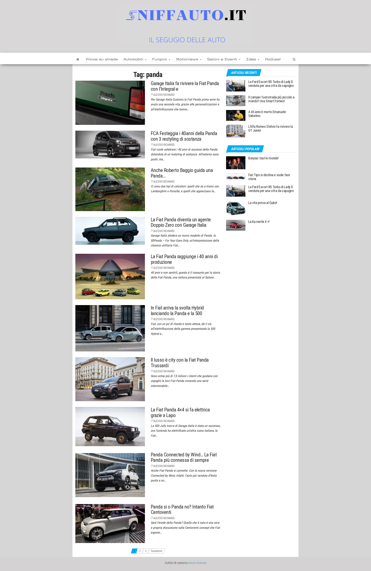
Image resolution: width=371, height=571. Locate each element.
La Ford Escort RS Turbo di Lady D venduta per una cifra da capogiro (271, 84)
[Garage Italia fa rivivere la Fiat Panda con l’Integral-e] (110, 102)
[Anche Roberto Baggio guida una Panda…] (110, 189)
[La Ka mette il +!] (235, 225)
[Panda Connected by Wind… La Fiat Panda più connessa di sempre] (110, 474)
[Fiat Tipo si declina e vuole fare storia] (235, 177)
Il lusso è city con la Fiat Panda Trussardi (180, 362)
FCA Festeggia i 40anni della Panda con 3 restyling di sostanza (184, 136)
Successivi (156, 550)
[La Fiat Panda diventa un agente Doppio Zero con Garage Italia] (110, 230)
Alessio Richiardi (163, 94)
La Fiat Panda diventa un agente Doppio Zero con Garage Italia (181, 222)
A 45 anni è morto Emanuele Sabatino (267, 114)
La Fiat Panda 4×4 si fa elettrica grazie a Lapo (180, 412)
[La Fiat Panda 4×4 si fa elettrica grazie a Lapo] (110, 426)
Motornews (187, 58)
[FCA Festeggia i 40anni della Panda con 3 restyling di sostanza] (110, 144)
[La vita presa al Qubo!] (235, 208)
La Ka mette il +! (259, 222)
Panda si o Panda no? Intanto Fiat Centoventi (182, 509)
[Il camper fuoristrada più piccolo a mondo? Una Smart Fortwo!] (235, 100)
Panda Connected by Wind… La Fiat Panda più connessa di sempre (184, 457)
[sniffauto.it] (77, 58)
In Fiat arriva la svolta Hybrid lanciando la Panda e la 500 (177, 310)
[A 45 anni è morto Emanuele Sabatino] (235, 115)
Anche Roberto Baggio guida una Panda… (182, 173)
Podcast (273, 58)
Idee (251, 58)
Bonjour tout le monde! (263, 158)
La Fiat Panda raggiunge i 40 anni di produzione (184, 259)
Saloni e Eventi (222, 58)
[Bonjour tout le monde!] (235, 162)
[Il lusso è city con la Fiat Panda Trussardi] (110, 379)
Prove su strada (102, 58)
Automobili (134, 58)
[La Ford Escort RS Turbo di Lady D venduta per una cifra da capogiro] (235, 85)
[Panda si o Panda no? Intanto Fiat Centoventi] (110, 523)
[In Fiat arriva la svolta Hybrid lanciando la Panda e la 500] (110, 328)
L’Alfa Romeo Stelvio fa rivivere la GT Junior (270, 128)
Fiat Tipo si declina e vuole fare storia (269, 177)
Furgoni (160, 58)
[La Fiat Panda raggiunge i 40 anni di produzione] (110, 276)
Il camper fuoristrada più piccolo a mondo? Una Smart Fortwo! (271, 99)
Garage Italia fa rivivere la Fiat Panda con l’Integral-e (185, 86)
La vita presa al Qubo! (262, 203)
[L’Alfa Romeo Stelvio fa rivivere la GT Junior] (235, 131)
